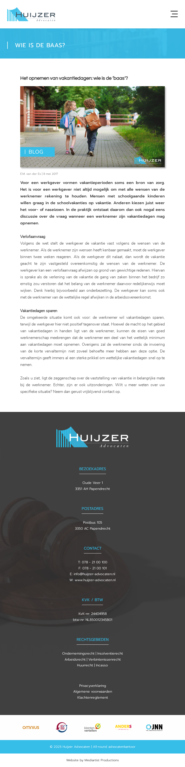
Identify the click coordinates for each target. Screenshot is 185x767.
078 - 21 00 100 (94, 562)
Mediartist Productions (102, 760)
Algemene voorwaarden (92, 691)
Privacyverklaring (92, 685)
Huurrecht (85, 665)
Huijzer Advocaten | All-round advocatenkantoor (99, 746)
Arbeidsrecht (75, 659)
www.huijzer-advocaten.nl (95, 580)
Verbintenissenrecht (104, 659)
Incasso (102, 665)
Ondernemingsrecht (78, 653)
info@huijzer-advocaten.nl (94, 574)
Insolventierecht (110, 653)
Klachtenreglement (92, 697)
